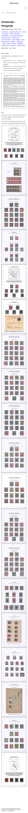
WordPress (12, 810)
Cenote (13, 809)
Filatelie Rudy (14, 3)
